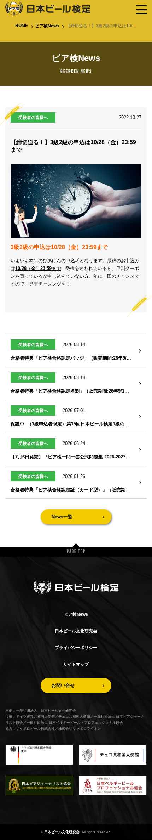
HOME (21, 25)
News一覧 (62, 516)
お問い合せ (63, 685)
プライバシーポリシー (76, 647)
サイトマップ (76, 664)
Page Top (76, 551)
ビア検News (47, 25)
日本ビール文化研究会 (76, 630)
